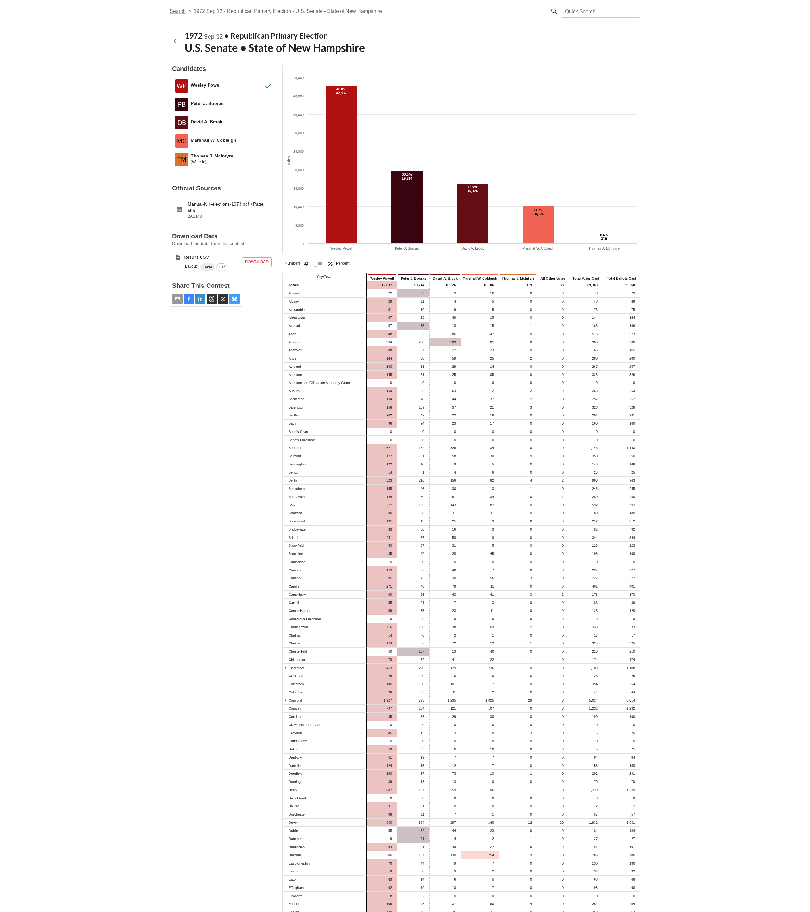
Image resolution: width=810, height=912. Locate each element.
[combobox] (600, 11)
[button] (207, 267)
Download (257, 262)
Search (178, 11)
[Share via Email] (177, 299)
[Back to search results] (176, 41)
